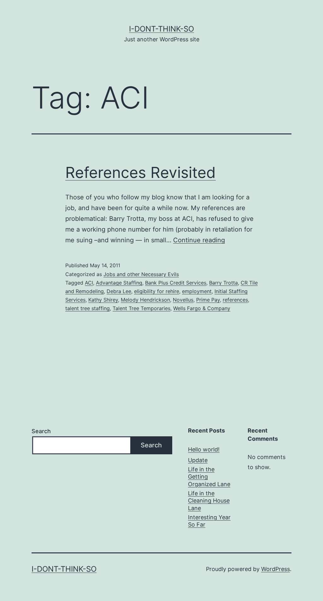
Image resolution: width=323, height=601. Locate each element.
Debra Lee (119, 291)
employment (197, 291)
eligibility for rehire (156, 291)
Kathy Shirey (103, 300)
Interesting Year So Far (209, 521)
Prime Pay (208, 300)
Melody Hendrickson (145, 300)
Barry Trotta (223, 283)
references (235, 300)
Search (41, 431)
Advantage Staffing (119, 283)
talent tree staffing (87, 308)
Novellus (183, 300)
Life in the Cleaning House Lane (209, 500)
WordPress (275, 569)
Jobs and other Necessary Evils (141, 274)
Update (198, 460)
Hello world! (204, 449)
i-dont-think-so (161, 28)
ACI (89, 283)
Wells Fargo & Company (201, 308)
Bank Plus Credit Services (175, 283)
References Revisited (140, 172)
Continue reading (199, 240)
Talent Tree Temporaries (141, 308)
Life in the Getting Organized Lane (209, 476)
